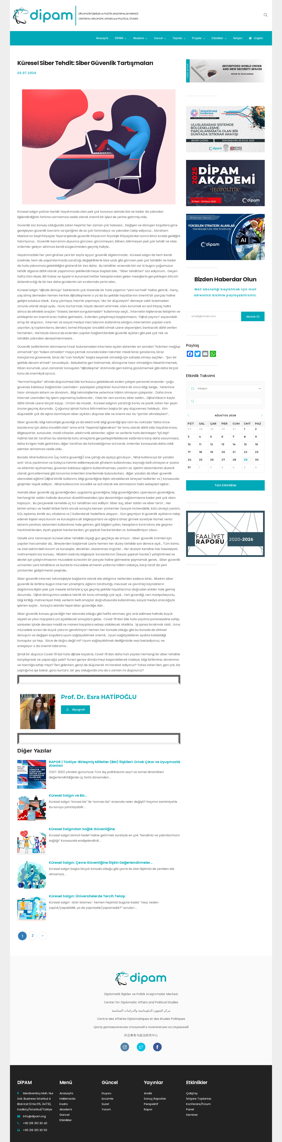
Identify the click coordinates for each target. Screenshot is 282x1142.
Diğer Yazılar (34, 751)
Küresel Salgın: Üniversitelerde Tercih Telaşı (87, 896)
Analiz (148, 1093)
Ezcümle (107, 1099)
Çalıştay (192, 1093)
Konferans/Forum (198, 1104)
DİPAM (119, 38)
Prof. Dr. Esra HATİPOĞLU (99, 697)
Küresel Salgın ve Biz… (68, 795)
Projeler (197, 38)
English (258, 38)
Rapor (148, 1109)
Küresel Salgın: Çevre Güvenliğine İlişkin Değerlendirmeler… (101, 862)
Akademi (138, 38)
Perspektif (151, 1104)
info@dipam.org (34, 1116)
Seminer (192, 1115)
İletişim (237, 38)
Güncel (158, 38)
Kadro (63, 1104)
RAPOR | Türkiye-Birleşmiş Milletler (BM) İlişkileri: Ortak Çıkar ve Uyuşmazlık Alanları (114, 763)
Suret (105, 1104)
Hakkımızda (67, 1099)
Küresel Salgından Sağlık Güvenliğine (82, 829)
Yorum (106, 1109)
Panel (190, 1109)
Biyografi (78, 709)
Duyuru (106, 1093)
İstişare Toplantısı (198, 1099)
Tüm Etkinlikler (225, 485)
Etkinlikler (217, 38)
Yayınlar (177, 38)
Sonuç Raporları (155, 1099)
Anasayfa (102, 38)
